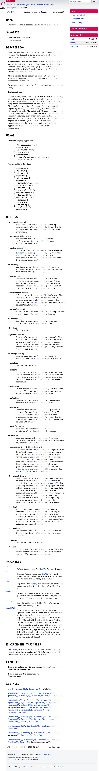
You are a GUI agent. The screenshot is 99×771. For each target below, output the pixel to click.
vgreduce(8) (13, 710)
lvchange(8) (26, 717)
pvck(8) (24, 693)
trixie (73, 39)
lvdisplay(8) (54, 717)
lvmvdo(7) (24, 742)
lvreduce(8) (26, 719)
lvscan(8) (33, 721)
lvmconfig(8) (35, 689)
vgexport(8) (54, 703)
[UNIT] (11, 608)
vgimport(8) (26, 705)
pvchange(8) (13, 693)
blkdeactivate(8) (49, 726)
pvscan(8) (57, 696)
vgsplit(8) (24, 712)
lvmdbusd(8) (26, 735)
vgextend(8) (13, 705)
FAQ (33, 4)
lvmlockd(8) (35, 358)
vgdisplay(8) (41, 703)
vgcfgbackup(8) (44, 229)
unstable (74, 46)
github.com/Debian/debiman (32, 767)
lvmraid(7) (55, 740)
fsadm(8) (38, 735)
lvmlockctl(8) (53, 733)
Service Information (45, 4)
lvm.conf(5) (40, 241)
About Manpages (21, 4)
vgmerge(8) (33, 707)
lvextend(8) (13, 719)
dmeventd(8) (13, 733)
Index (9, 4)
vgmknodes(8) (46, 707)
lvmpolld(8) (26, 733)
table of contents (79, 29)
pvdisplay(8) (49, 693)
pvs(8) (48, 696)
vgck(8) (57, 700)
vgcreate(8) (13, 703)
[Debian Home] (3, 5)
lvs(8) (24, 721)
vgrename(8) (39, 710)
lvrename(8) (52, 719)
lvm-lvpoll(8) (33, 726)
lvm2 (15, 8)
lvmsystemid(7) (15, 740)
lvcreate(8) (13, 717)
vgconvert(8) (27, 703)
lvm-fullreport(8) (16, 726)
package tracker (77, 19)
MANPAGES (11, 1)
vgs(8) (50, 710)
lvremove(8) (39, 719)
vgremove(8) (26, 710)
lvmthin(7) (13, 742)
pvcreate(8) (35, 693)
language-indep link (79, 15)
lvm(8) (43, 569)
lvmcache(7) (43, 740)
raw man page (77, 22)
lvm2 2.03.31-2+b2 (44, 754)
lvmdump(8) (13, 728)
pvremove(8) (24, 696)
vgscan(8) (12, 712)
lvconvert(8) (40, 717)
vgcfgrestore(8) (31, 700)
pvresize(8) (37, 696)
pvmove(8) (12, 696)
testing (10, 8)
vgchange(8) (46, 700)
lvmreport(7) (22, 471)
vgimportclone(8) (42, 705)
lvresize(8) (13, 721)
